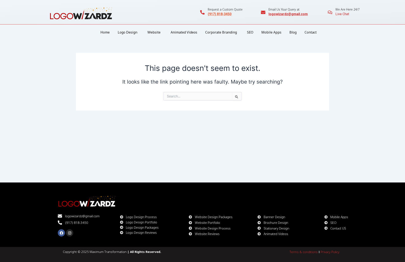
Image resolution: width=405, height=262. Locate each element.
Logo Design (127, 32)
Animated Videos (184, 32)
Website (154, 32)
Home (105, 32)
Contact (311, 32)
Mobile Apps (271, 32)
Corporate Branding (221, 32)
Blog (293, 32)
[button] (129, 32)
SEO (250, 32)
